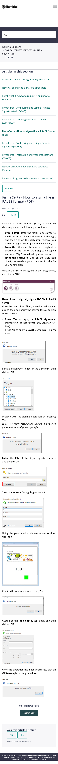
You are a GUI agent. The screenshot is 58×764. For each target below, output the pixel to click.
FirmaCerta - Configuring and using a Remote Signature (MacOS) (26, 144)
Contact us (27, 713)
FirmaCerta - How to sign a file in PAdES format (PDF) (29, 133)
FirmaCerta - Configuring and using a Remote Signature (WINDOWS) (26, 109)
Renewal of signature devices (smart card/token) (27, 178)
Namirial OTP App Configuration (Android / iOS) (27, 79)
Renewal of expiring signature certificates (24, 87)
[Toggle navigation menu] (55, 6)
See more (9, 188)
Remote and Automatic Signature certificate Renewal (25, 168)
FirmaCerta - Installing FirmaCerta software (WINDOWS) (25, 121)
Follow (13, 215)
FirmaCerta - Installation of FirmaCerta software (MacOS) (27, 156)
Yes (11, 735)
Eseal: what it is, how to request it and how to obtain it (26, 97)
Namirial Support (11, 46)
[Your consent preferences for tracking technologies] (53, 759)
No (22, 735)
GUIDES (9, 57)
